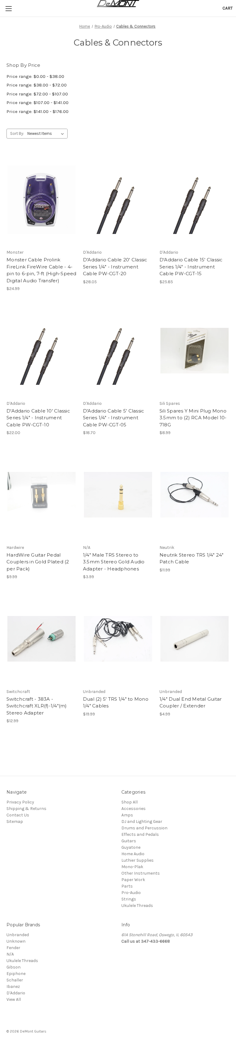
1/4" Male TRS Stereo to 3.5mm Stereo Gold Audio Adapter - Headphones (114, 562)
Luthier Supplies (137, 860)
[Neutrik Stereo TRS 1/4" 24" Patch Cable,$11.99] (194, 495)
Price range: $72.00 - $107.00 (37, 94)
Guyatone (130, 847)
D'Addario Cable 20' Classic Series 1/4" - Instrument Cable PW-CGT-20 (115, 266)
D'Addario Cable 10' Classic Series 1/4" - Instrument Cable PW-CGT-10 (38, 418)
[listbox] (46, 133)
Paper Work (133, 879)
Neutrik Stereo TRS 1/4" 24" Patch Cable (191, 558)
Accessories (133, 808)
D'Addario (15, 993)
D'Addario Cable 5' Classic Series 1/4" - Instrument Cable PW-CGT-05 (113, 418)
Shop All (129, 802)
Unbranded (17, 934)
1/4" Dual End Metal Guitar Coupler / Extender (190, 702)
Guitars (128, 841)
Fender (13, 947)
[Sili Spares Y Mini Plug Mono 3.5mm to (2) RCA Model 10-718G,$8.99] (194, 351)
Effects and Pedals (140, 834)
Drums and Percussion (144, 828)
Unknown (16, 941)
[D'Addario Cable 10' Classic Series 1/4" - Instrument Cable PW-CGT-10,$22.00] (41, 351)
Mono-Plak (132, 866)
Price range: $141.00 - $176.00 (37, 111)
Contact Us (17, 815)
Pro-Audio (131, 892)
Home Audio (132, 853)
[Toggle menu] (8, 8)
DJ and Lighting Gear (141, 821)
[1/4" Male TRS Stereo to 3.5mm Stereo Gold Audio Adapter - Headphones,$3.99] (118, 495)
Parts (127, 886)
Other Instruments (140, 873)
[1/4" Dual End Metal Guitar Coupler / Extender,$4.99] (194, 639)
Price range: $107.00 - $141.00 (37, 102)
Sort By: (17, 133)
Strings (128, 899)
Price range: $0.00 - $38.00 (35, 76)
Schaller (14, 980)
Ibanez (13, 986)
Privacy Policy (20, 802)
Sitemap (14, 821)
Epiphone (16, 973)
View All (13, 999)
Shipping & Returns (26, 808)
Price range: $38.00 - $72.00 (36, 85)
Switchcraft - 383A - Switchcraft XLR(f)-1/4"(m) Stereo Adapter (36, 706)
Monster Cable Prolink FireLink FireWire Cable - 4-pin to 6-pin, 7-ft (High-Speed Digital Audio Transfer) (41, 270)
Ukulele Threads (137, 905)
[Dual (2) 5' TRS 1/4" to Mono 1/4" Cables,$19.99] (118, 639)
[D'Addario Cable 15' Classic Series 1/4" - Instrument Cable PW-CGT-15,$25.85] (194, 200)
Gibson (13, 967)
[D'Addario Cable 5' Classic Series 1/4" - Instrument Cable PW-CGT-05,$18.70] (118, 351)
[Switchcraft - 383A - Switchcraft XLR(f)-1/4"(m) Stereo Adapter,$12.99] (41, 639)
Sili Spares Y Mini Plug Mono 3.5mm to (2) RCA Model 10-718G (193, 418)
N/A (10, 954)
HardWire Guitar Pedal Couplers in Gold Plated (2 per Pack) (37, 562)
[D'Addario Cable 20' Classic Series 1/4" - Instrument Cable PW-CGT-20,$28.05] (118, 200)
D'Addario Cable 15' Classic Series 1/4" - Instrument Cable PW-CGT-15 (191, 266)
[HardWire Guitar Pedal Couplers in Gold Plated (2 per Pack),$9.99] (41, 495)
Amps (127, 815)
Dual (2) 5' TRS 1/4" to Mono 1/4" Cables (115, 702)
